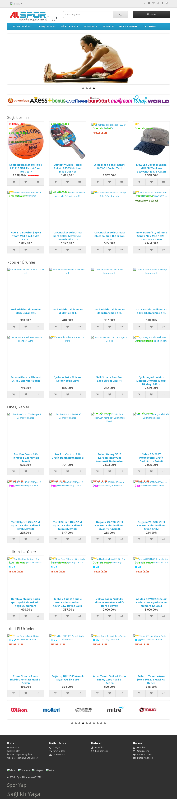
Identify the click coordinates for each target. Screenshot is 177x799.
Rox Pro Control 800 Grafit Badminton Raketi (67, 455)
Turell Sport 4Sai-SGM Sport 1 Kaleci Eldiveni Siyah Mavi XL (25, 525)
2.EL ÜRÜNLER (150, 26)
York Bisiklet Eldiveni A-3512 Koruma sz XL (109, 311)
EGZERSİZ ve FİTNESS (22, 26)
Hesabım (141, 747)
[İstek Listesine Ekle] (26, 182)
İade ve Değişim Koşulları (19, 754)
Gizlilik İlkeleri (13, 750)
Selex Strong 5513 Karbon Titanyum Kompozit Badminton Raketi (109, 459)
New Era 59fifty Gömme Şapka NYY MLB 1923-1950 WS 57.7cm (151, 236)
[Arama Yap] (120, 14)
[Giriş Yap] (162, 3)
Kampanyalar (101, 750)
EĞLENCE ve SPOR (69, 26)
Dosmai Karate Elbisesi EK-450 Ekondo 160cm (25, 378)
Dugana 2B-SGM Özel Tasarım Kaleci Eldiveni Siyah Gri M (151, 525)
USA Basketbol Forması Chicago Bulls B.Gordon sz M (109, 236)
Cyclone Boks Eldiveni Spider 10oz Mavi (67, 378)
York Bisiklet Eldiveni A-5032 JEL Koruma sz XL (151, 311)
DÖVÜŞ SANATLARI (47, 26)
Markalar (99, 747)
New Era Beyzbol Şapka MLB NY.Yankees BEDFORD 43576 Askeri (151, 168)
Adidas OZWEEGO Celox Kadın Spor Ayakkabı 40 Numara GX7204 (151, 602)
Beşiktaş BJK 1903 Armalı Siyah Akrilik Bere (67, 677)
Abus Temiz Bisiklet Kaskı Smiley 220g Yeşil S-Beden (109, 679)
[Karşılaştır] (38, 182)
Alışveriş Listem (144, 754)
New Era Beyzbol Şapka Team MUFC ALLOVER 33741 (26, 236)
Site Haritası (59, 754)
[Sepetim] (153, 3)
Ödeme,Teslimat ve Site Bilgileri (22, 757)
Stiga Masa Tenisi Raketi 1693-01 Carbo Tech (109, 166)
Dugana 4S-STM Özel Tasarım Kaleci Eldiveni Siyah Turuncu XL (109, 525)
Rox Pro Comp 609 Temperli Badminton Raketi (25, 457)
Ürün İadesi (59, 750)
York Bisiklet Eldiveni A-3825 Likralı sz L (25, 311)
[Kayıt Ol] (167, 3)
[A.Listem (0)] (149, 3)
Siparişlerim (143, 750)
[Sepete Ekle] (13, 182)
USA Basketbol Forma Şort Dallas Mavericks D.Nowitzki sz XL (67, 236)
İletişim (56, 747)
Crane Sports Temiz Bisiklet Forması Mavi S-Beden (25, 679)
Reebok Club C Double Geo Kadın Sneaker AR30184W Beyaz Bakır (67, 602)
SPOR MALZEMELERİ (128, 26)
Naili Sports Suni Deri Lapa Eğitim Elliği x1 (109, 378)
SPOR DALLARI (90, 26)
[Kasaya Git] (158, 3)
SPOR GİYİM (108, 26)
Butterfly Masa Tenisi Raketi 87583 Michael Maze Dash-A (68, 168)
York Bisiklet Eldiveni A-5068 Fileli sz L (67, 311)
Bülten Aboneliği (145, 757)
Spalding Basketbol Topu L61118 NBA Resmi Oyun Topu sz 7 (25, 168)
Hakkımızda (13, 747)
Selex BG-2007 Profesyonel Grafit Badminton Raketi (151, 457)
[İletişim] (145, 3)
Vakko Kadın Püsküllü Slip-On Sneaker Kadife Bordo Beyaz (109, 602)
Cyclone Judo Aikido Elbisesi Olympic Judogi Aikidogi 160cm (151, 380)
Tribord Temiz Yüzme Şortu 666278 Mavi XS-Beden (151, 679)
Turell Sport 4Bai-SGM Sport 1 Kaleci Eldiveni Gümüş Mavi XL (67, 525)
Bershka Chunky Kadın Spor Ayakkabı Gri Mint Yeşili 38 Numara (26, 602)
